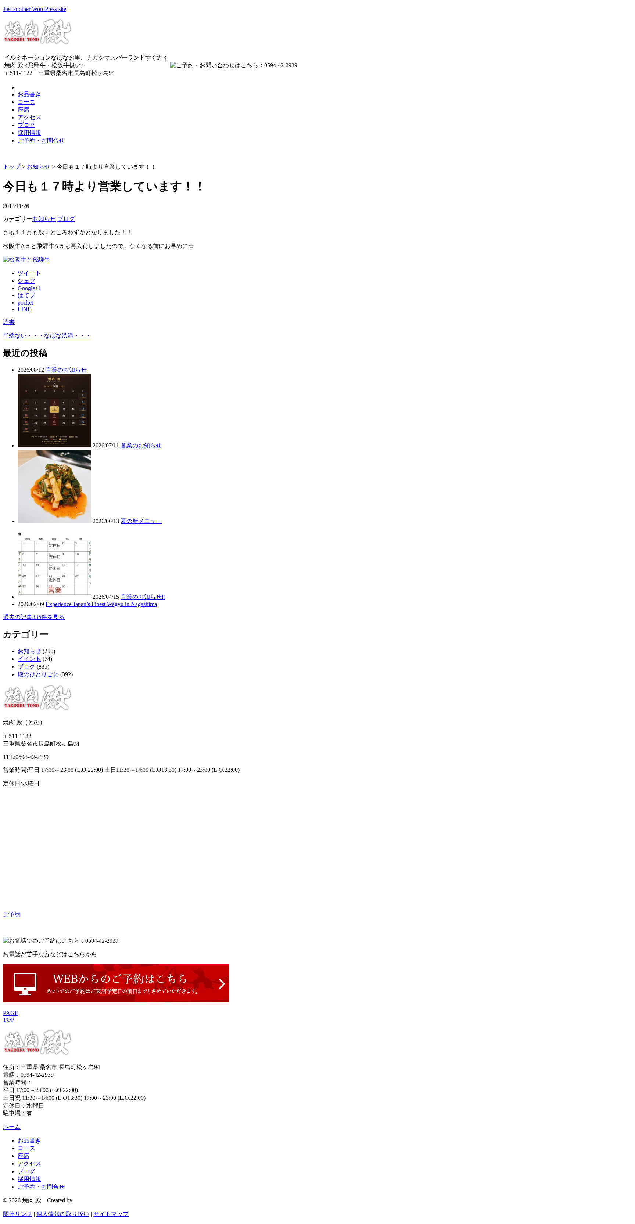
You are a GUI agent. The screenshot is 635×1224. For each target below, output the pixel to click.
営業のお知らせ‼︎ (143, 597)
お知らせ (38, 166)
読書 (9, 322)
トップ (12, 166)
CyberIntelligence (94, 1200)
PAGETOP (10, 1016)
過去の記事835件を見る (34, 617)
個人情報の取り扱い (62, 1214)
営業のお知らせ (66, 370)
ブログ (26, 125)
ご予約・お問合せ (41, 140)
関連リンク (17, 1214)
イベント (29, 659)
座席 (23, 110)
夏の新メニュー (141, 521)
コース (26, 102)
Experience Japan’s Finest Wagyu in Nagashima (101, 604)
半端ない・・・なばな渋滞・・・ (47, 335)
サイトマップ (111, 1214)
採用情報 (29, 133)
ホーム (12, 1127)
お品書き (29, 94)
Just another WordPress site (34, 9)
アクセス (29, 117)
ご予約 (12, 914)
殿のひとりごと (38, 674)
